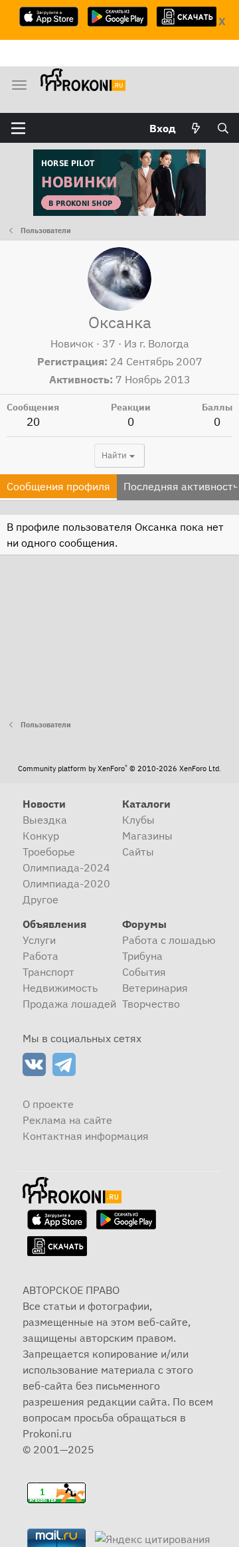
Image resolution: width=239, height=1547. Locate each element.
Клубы (138, 819)
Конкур (41, 835)
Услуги (39, 940)
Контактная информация (86, 1135)
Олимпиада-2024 (66, 867)
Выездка (45, 819)
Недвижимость (60, 987)
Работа (40, 955)
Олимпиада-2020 (66, 883)
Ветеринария (155, 987)
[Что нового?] (196, 128)
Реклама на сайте (67, 1120)
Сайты (138, 851)
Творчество (151, 1003)
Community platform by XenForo (119, 768)
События (144, 971)
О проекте (48, 1104)
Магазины (147, 835)
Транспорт (48, 971)
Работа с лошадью (169, 940)
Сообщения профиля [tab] (58, 486)
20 (33, 421)
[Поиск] (222, 128)
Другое (40, 899)
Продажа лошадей (69, 1003)
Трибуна (142, 955)
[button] (18, 128)
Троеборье (49, 851)
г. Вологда (164, 343)
